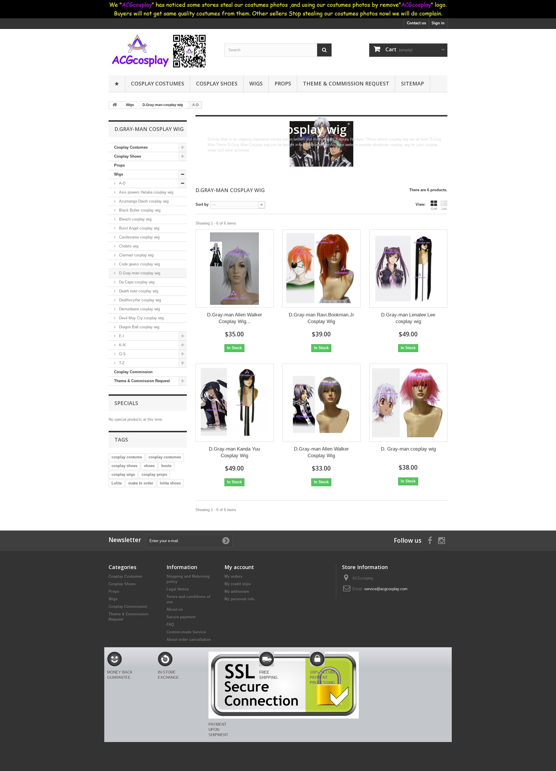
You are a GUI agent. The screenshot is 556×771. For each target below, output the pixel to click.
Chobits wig (128, 246)
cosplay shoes (124, 466)
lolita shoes (170, 483)
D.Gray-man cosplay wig (139, 273)
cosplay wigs (123, 474)
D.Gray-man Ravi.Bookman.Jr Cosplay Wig (321, 318)
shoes (149, 466)
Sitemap (412, 83)
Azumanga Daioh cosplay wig (143, 201)
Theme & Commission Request (346, 83)
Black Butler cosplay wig (139, 210)
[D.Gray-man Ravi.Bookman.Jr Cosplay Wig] (321, 268)
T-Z (121, 363)
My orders (233, 576)
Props (283, 83)
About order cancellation (189, 639)
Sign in (438, 23)
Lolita (116, 483)
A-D (121, 183)
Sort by (202, 204)
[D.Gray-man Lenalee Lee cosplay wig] (408, 268)
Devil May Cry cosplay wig (141, 318)
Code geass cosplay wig (139, 264)
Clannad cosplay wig (135, 255)
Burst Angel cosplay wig (138, 228)
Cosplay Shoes (216, 83)
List (444, 208)
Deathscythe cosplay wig (139, 300)
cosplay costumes (165, 457)
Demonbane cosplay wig (139, 309)
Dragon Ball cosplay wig (138, 327)
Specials (126, 403)
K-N (121, 345)
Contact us (416, 23)
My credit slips (237, 584)
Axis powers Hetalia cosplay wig (145, 192)
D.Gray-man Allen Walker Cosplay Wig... (234, 318)
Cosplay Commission (133, 372)
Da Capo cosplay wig (136, 282)
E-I (121, 336)
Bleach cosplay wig (134, 219)
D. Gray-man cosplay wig (408, 449)
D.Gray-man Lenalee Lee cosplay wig (408, 318)
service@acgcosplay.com (385, 589)
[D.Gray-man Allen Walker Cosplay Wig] (321, 403)
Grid (434, 208)
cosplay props (154, 474)
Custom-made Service (186, 632)
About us (175, 609)
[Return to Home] (114, 105)
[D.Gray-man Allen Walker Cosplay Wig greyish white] (234, 268)
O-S (122, 354)
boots (166, 466)
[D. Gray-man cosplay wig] (408, 403)
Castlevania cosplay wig (139, 237)
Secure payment (181, 617)
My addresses (236, 591)
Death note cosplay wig (138, 291)
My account (239, 567)
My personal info (239, 599)
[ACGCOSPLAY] (278, 9)
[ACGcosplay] (162, 50)
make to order (140, 483)
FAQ (170, 624)
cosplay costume (126, 457)
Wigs (256, 83)
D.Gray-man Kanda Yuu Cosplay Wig (234, 452)
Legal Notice (178, 589)
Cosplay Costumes (157, 83)
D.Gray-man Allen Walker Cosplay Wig (321, 452)
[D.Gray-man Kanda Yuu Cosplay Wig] (234, 403)
